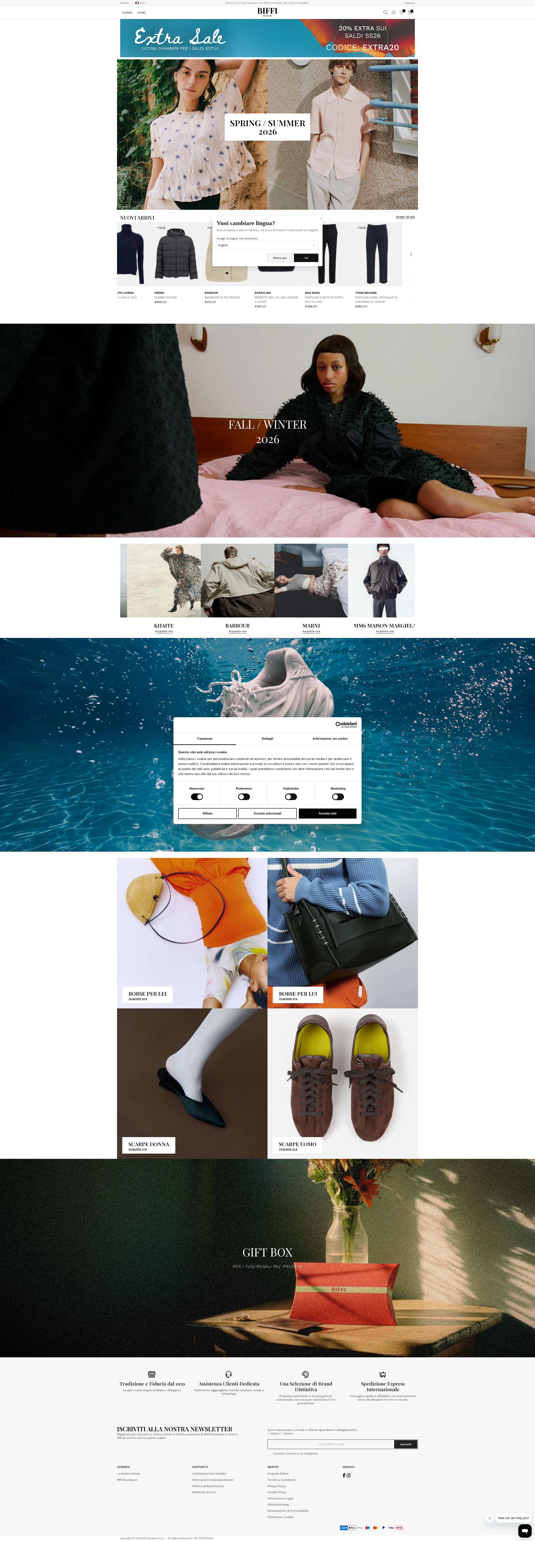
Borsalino (272, 292)
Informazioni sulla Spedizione (212, 1479)
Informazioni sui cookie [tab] (330, 738)
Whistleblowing (278, 1504)
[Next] (410, 254)
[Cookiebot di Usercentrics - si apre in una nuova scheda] (338, 725)
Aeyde (117, 292)
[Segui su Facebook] (344, 1475)
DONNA (127, 12)
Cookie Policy (277, 1492)
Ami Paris (220, 292)
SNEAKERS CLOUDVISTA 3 (330, 297)
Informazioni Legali (280, 1498)
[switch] (244, 796)
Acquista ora (176, 631)
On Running (323, 292)
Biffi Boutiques (127, 1479)
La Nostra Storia (128, 1473)
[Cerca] (385, 12)
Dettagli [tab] (267, 738)
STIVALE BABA (122, 297)
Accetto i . (295, 1453)
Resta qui (279, 258)
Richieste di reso (204, 1492)
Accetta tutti (327, 813)
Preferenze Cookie (280, 1517)
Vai (306, 258)
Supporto (410, 3)
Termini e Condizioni (282, 1479)
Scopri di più (405, 216)
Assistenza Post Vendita (209, 1473)
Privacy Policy (277, 1486)
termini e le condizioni (302, 1453)
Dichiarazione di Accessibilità (288, 1510)
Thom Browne (174, 292)
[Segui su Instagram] (348, 1475)
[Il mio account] (393, 12)
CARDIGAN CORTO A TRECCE (382, 298)
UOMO (141, 12)
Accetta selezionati (267, 813)
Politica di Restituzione (208, 1486)
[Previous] (124, 254)
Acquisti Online (278, 1473)
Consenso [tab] (204, 738)
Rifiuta (207, 813)
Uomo (275, 1433)
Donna (288, 1433)
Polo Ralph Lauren (378, 294)
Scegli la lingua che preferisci (237, 238)
